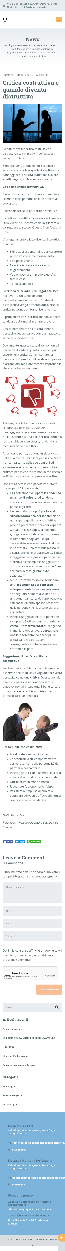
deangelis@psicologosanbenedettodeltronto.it (34, 1177)
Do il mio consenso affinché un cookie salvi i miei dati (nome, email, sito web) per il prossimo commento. (32, 955)
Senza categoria (12, 1095)
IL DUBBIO (8, 1047)
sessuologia (10, 1104)
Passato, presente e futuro (19, 1065)
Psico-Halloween (12, 1029)
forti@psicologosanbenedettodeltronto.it (34, 1142)
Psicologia (8, 74)
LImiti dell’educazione (15, 1056)
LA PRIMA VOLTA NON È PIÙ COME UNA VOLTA (29, 1038)
